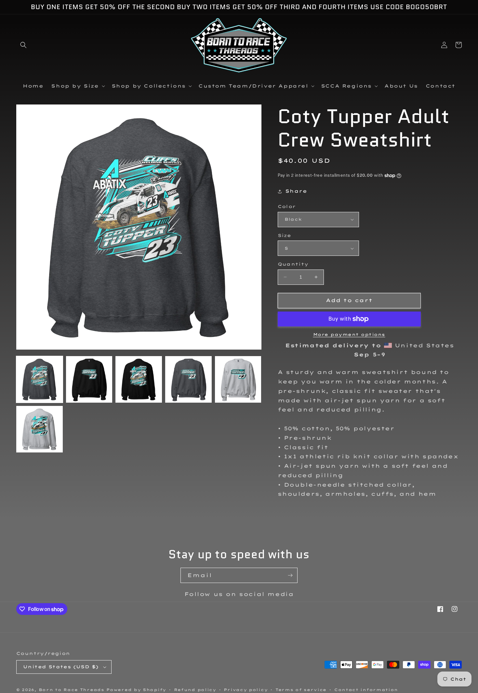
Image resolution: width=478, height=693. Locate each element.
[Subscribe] (290, 575)
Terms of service (300, 689)
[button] (23, 45)
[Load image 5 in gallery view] (238, 379)
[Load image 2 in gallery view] (89, 379)
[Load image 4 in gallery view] (188, 379)
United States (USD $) (61, 666)
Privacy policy (246, 689)
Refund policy (195, 689)
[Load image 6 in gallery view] (39, 429)
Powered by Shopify (136, 689)
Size (284, 235)
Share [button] (296, 191)
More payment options (349, 334)
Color (287, 206)
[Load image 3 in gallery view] (138, 379)
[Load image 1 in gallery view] (39, 379)
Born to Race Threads (71, 689)
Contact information (366, 689)
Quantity (293, 264)
